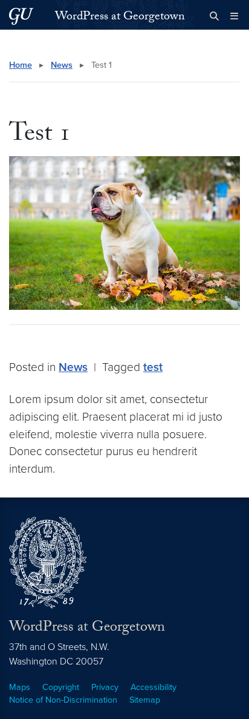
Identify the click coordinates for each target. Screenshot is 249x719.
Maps (19, 687)
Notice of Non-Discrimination (63, 700)
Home (20, 65)
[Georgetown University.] (21, 16)
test (153, 367)
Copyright (60, 687)
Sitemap (144, 700)
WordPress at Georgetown (120, 17)
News (62, 65)
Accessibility (153, 687)
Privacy (104, 687)
